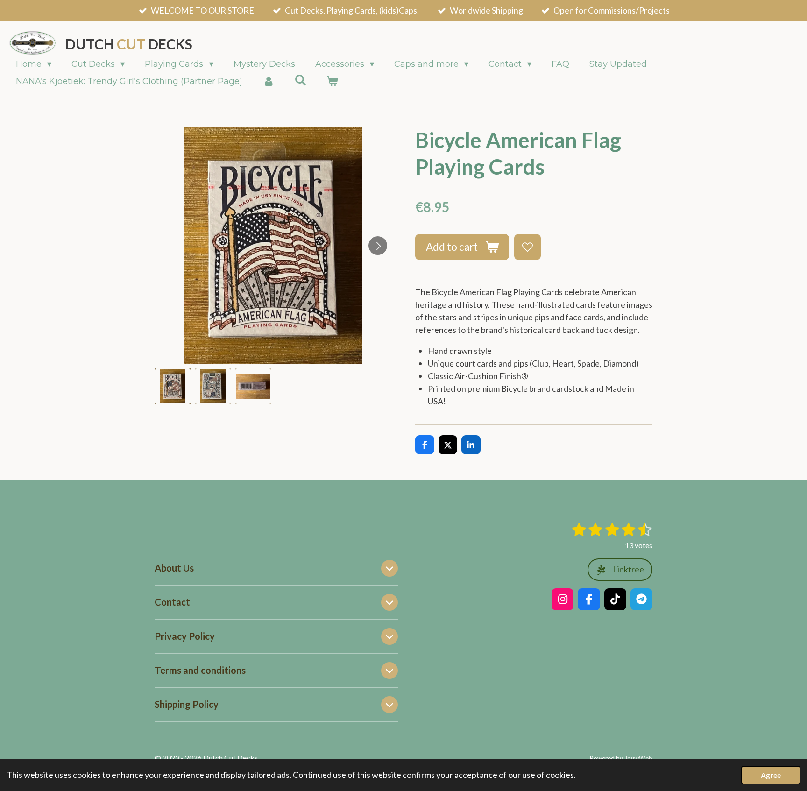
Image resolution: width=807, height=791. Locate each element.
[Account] (268, 81)
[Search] (300, 80)
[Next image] (377, 245)
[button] (173, 386)
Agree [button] (771, 774)
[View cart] (331, 81)
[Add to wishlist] (527, 247)
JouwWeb (638, 758)
